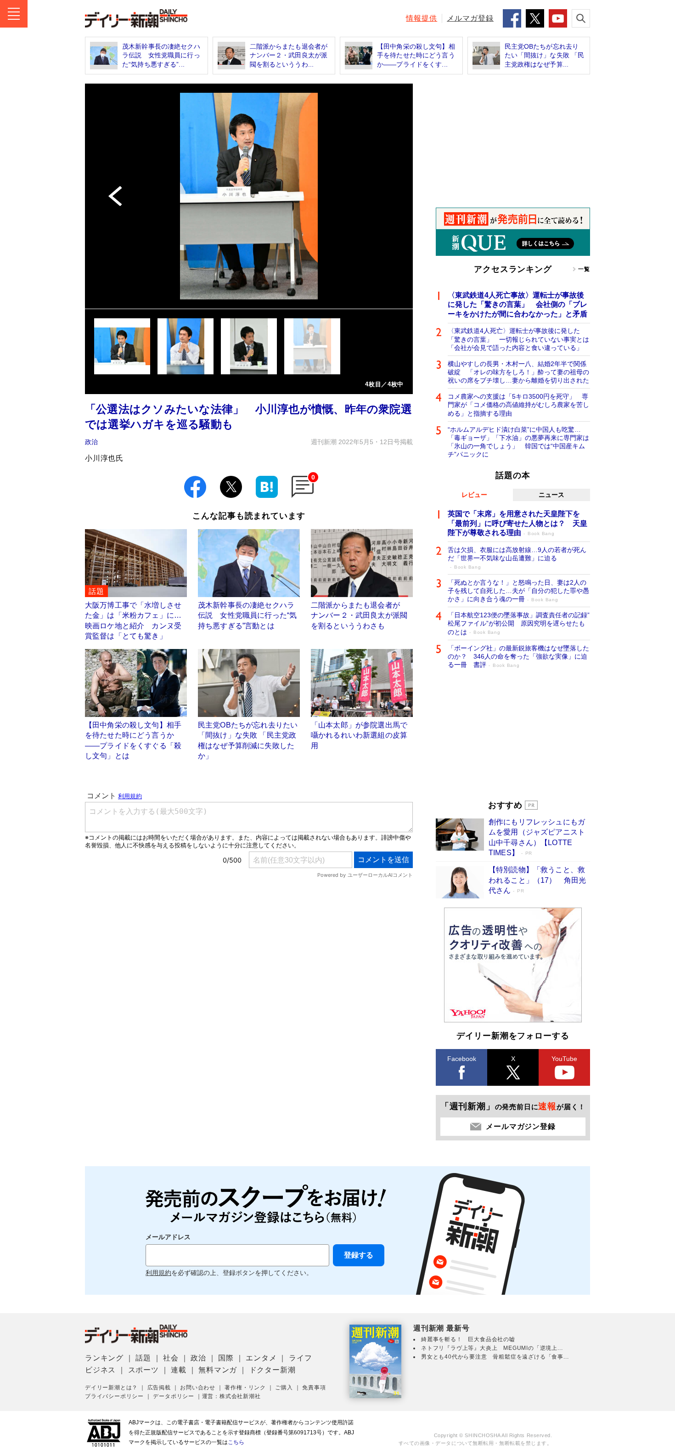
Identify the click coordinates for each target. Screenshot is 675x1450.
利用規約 (158, 1272)
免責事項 (314, 1387)
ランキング (104, 1358)
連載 (178, 1370)
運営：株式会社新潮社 (231, 1396)
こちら (236, 1442)
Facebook (461, 1058)
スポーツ (143, 1370)
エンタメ (261, 1358)
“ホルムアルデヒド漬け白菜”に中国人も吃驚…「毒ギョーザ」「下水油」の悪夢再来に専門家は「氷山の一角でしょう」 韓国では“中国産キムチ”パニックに (518, 442)
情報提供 (421, 18)
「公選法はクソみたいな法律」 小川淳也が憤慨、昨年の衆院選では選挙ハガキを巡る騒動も (248, 417)
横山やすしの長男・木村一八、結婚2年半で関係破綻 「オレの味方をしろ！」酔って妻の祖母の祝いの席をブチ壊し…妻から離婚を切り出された (518, 372)
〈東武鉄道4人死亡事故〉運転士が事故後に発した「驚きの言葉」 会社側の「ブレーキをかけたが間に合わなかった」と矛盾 (517, 304)
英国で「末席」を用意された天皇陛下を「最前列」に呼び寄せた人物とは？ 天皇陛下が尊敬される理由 (517, 523)
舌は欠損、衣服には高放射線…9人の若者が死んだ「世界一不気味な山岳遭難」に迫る (517, 558)
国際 (226, 1358)
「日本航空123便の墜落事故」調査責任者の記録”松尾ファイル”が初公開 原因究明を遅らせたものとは (519, 623)
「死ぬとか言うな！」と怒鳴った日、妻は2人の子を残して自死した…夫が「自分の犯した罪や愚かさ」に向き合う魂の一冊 (518, 591)
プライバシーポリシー (114, 1396)
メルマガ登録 (470, 18)
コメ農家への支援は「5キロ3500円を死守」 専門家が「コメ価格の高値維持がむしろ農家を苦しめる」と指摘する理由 (518, 405)
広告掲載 (159, 1387)
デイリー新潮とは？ (111, 1387)
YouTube (564, 1058)
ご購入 (283, 1387)
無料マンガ (217, 1370)
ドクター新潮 (272, 1370)
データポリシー (173, 1396)
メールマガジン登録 (520, 1126)
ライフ (300, 1358)
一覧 (584, 269)
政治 (91, 442)
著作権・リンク (245, 1387)
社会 (171, 1358)
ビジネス (100, 1370)
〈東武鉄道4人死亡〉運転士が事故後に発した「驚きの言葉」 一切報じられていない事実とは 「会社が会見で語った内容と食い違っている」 (519, 339)
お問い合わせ (197, 1387)
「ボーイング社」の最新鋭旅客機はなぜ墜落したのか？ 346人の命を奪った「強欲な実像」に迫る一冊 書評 (518, 656)
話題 (143, 1358)
